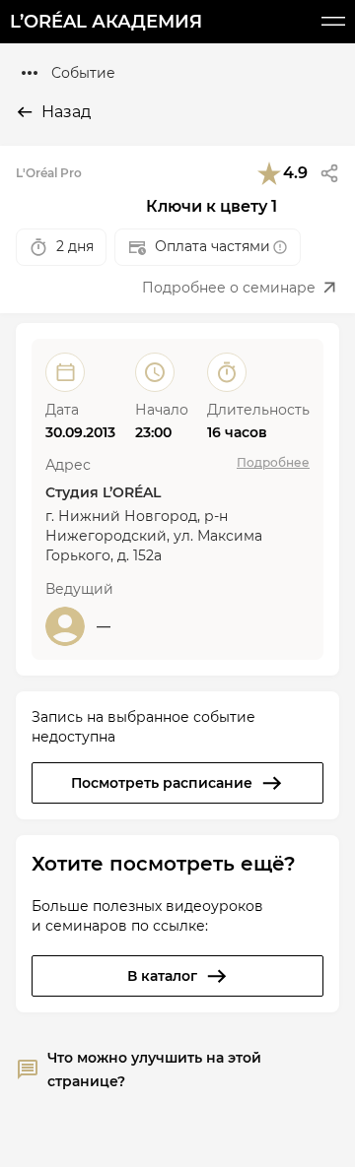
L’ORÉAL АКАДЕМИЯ (106, 21)
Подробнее (273, 462)
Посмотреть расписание (161, 783)
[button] (329, 173)
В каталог (162, 976)
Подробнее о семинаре (229, 287)
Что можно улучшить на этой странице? (154, 1069)
